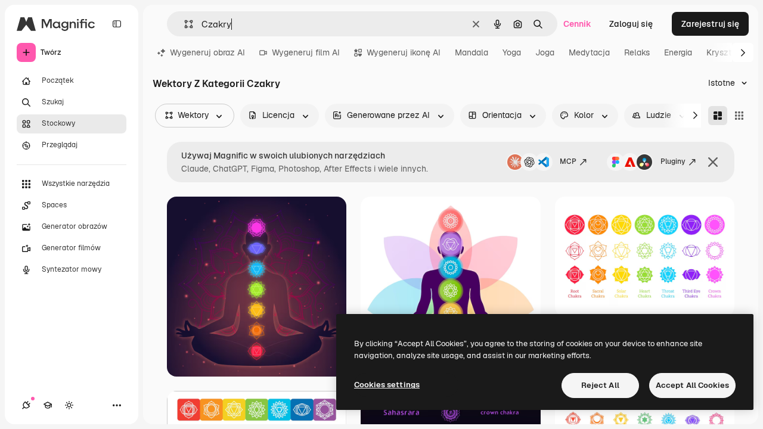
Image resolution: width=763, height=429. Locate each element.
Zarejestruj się (710, 23)
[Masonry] (717, 115)
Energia (678, 52)
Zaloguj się (631, 23)
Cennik (577, 23)
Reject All (600, 385)
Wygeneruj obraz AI (207, 52)
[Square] (739, 115)
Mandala (471, 52)
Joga (544, 52)
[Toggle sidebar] (116, 23)
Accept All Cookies (692, 385)
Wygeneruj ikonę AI (404, 52)
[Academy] (47, 405)
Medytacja (589, 52)
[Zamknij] (713, 162)
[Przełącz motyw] (69, 405)
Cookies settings (387, 385)
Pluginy (673, 161)
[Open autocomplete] (184, 24)
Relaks (637, 52)
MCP (568, 161)
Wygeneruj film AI (306, 52)
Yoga (512, 52)
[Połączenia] (26, 405)
